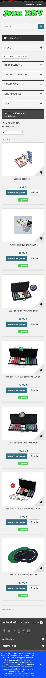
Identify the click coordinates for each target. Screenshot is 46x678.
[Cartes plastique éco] (23, 159)
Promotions (12, 84)
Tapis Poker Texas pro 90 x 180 (23, 575)
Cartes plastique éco (23, 179)
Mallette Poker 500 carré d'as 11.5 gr (23, 377)
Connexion (39, 4)
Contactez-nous (29, 4)
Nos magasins (12, 93)
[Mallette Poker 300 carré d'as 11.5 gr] (23, 489)
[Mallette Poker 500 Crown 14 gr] (23, 423)
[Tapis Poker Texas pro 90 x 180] (23, 555)
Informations (13, 64)
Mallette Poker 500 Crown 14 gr (23, 443)
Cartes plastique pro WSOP (23, 245)
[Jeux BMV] (23, 13)
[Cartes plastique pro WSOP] (23, 225)
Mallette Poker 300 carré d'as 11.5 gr (23, 509)
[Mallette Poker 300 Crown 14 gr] (23, 291)
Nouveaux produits (16, 74)
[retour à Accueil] (4, 56)
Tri (3, 133)
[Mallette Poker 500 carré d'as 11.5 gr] (23, 357)
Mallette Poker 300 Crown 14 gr (23, 311)
